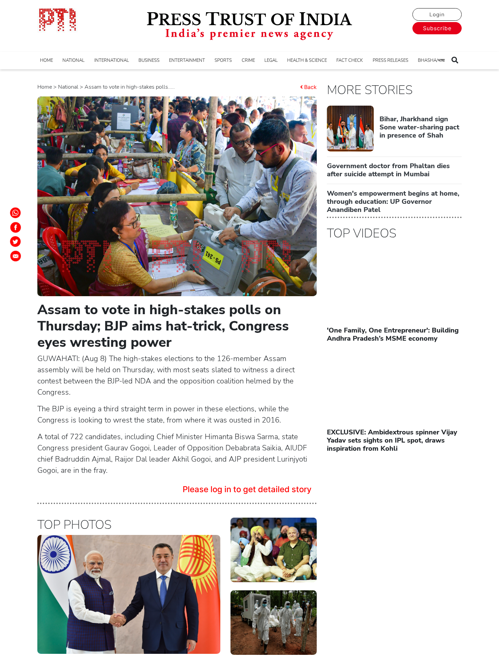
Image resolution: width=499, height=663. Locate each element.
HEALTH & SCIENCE (307, 60)
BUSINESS (149, 60)
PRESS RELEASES (390, 60)
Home (44, 87)
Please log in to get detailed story (247, 489)
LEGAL (271, 60)
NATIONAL (73, 60)
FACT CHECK (349, 60)
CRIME (248, 60)
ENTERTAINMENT (187, 60)
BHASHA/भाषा (431, 60)
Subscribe (437, 28)
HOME (46, 60)
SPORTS (223, 60)
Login (437, 14)
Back (310, 87)
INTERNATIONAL (111, 60)
